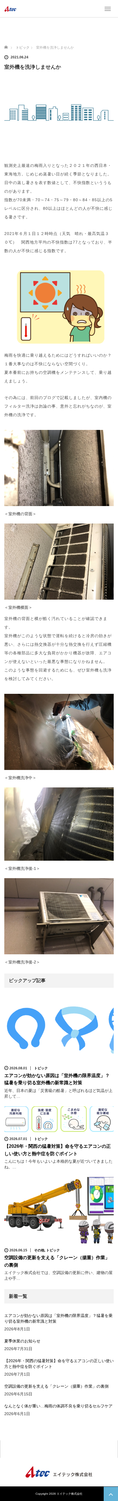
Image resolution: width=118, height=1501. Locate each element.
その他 (39, 1250)
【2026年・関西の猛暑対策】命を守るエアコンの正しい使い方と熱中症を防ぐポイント (59, 1363)
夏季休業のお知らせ (22, 1341)
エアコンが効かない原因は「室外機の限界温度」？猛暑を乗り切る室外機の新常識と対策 (58, 1318)
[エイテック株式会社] (10, 8)
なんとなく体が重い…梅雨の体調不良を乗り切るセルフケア (58, 1406)
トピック (41, 1068)
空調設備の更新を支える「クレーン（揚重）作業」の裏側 (56, 1386)
